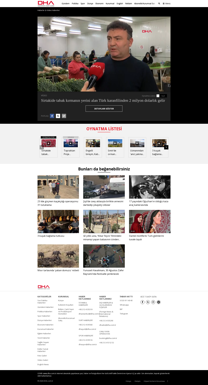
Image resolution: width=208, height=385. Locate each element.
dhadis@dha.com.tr (107, 325)
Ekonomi (99, 3)
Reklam (128, 3)
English (120, 3)
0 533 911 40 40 (126, 300)
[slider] (110, 89)
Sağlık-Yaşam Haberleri (43, 343)
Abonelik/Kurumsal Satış (145, 3)
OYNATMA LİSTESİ (104, 128)
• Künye (128, 381)
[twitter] (148, 302)
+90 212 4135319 (85, 309)
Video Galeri (42, 360)
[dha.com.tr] (47, 287)
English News (43, 364)
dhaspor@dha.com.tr (88, 344)
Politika (75, 3)
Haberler (41, 10)
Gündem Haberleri (45, 307)
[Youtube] (159, 302)
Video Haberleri (53, 10)
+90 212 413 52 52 (106, 342)
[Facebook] (142, 302)
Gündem (65, 3)
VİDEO (44, 95)
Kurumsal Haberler (45, 329)
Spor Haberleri (43, 316)
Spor (83, 3)
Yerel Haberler (43, 338)
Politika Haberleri (44, 311)
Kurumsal (110, 3)
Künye (61, 300)
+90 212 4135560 (85, 325)
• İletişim (137, 381)
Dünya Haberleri (44, 320)
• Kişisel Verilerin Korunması (154, 381)
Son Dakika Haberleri (42, 301)
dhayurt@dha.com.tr (87, 329)
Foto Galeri (42, 355)
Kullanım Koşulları (65, 305)
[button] (46, 90)
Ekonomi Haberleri (45, 325)
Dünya (90, 3)
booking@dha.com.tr (108, 338)
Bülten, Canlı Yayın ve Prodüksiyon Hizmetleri (66, 311)
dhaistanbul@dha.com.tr (89, 314)
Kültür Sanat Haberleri (42, 350)
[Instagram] (153, 302)
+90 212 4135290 (106, 320)
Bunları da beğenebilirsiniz (104, 169)
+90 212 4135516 (85, 340)
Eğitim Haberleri (44, 333)
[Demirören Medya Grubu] (164, 287)
